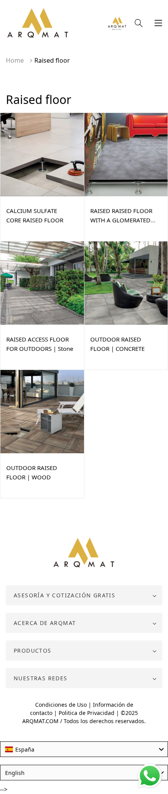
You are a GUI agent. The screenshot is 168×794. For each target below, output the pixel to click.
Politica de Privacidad (86, 713)
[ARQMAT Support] (117, 24)
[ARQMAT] (84, 553)
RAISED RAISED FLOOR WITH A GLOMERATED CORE (121, 220)
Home (15, 60)
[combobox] (84, 749)
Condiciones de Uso (61, 704)
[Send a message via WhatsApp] (150, 776)
